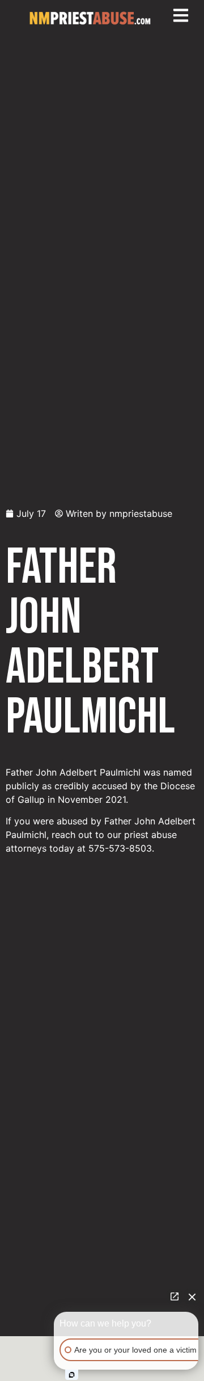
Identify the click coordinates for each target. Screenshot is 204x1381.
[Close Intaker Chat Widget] (192, 1296)
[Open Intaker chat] (71, 1375)
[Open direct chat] (174, 1296)
